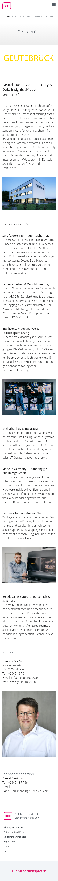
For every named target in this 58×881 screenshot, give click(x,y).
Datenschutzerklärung (15, 832)
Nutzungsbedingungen (15, 836)
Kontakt (7, 846)
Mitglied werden (15, 827)
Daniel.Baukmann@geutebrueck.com (25, 791)
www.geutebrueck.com (24, 682)
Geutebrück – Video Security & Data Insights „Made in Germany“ (27, 89)
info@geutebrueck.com (25, 678)
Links (6, 851)
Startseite (6, 16)
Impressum (9, 841)
